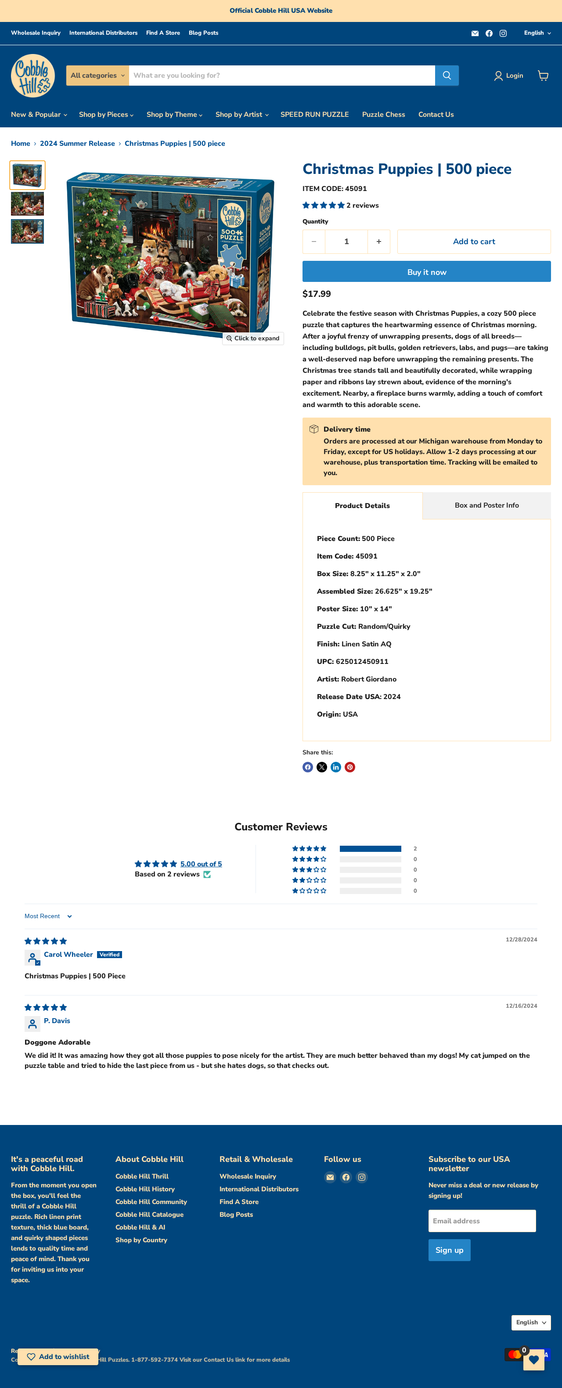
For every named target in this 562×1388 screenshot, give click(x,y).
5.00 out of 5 (201, 864)
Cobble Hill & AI (140, 1227)
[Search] (447, 75)
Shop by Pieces (104, 114)
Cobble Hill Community (151, 1201)
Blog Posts (203, 33)
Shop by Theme (173, 114)
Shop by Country (141, 1240)
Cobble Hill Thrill (142, 1176)
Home (20, 144)
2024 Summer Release (77, 144)
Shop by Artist (240, 114)
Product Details (362, 506)
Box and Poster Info (487, 505)
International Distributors (103, 33)
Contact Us (436, 114)
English (534, 33)
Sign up (450, 1250)
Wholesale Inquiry (36, 33)
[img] (46, 941)
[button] (324, 205)
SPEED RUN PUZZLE (315, 114)
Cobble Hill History (145, 1189)
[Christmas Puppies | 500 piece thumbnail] (27, 175)
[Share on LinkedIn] (336, 767)
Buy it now (427, 272)
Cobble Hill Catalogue (149, 1214)
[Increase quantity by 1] (379, 242)
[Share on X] (322, 767)
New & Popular (36, 114)
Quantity (315, 221)
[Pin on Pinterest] (350, 767)
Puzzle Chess (383, 114)
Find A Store (163, 33)
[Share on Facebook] (308, 767)
